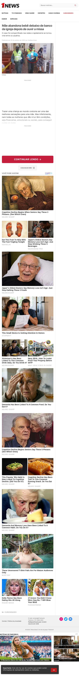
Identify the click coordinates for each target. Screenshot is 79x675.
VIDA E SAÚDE (29, 13)
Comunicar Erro (26, 168)
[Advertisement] (27, 94)
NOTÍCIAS (5, 13)
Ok (54, 670)
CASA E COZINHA (54, 13)
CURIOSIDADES (68, 13)
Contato (4, 621)
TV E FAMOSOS (17, 13)
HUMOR (4, 19)
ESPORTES (41, 13)
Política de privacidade (14, 621)
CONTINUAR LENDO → (27, 159)
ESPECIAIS (13, 19)
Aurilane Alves (32, 40)
